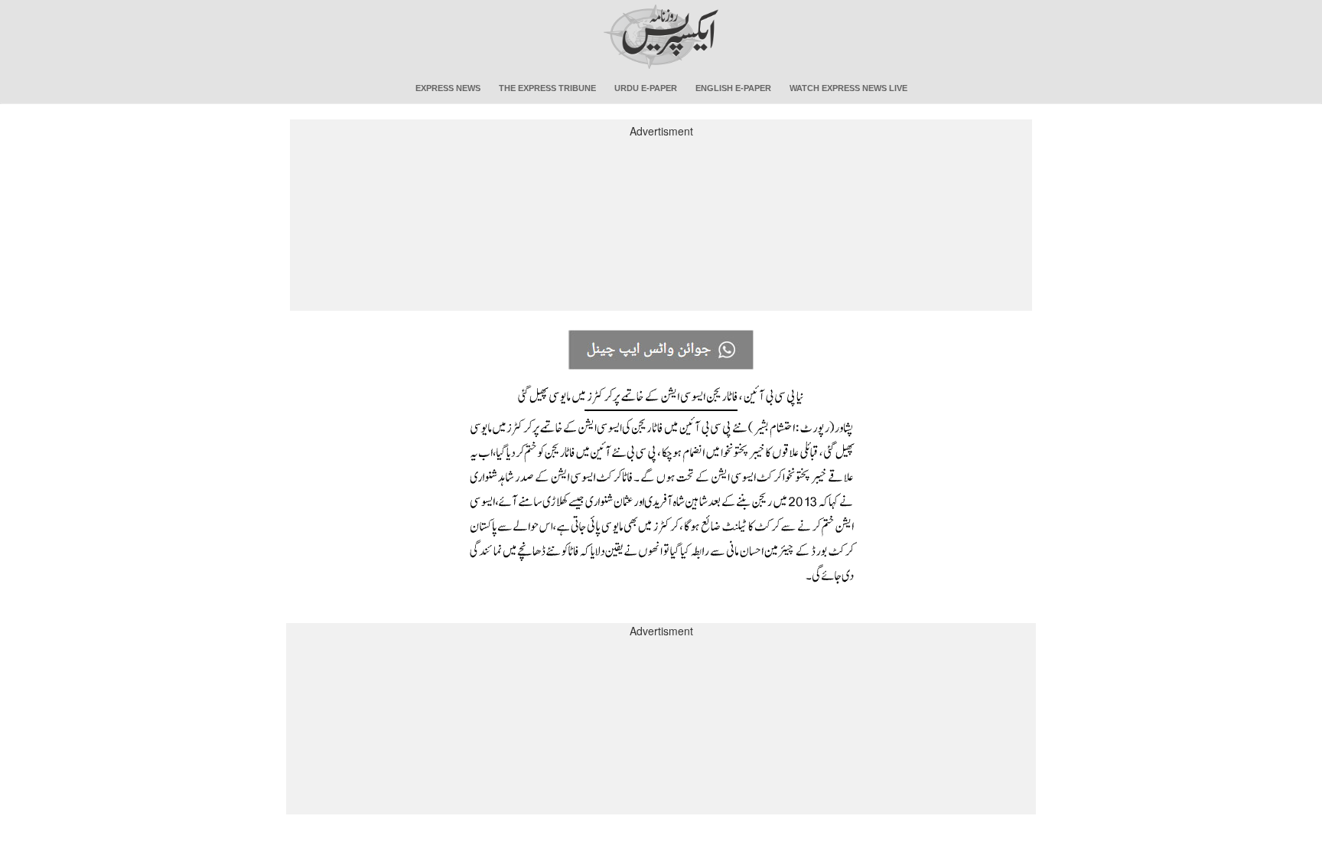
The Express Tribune (547, 88)
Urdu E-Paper (645, 88)
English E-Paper (733, 88)
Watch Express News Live (848, 88)
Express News (447, 88)
